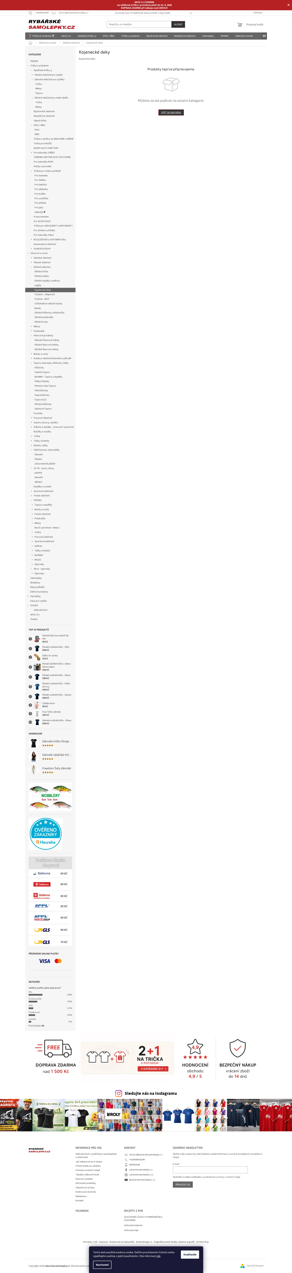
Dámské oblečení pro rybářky (50, 79)
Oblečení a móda (39, 253)
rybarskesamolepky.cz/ (141, 1174)
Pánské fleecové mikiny (47, 344)
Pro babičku (41, 184)
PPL (30, 992)
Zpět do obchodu (171, 112)
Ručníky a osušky (42, 431)
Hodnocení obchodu (86, 1192)
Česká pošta (35, 999)
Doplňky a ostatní (42, 486)
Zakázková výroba (85, 1187)
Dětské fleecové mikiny (47, 349)
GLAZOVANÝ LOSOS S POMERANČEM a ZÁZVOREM (143, 1218)
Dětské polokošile (44, 317)
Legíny (38, 285)
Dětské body (41, 322)
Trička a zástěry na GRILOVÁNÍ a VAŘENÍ (53, 139)
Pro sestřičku (41, 198)
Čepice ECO (41, 399)
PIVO (37, 130)
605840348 (134, 1164)
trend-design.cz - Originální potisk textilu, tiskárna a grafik (165, 1242)
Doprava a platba (84, 1179)
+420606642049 (137, 1159)
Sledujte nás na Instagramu (151, 1093)
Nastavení (102, 1265)
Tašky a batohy (41, 441)
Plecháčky (35, 596)
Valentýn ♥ (40, 212)
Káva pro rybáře (38, 601)
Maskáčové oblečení (44, 116)
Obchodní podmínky (86, 1183)
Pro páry (39, 207)
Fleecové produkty (43, 335)
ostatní (32, 1019)
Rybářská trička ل (43, 70)
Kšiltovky (39, 367)
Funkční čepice (42, 372)
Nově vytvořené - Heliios (47, 527)
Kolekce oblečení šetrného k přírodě (52, 358)
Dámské (39, 454)
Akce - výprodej (42, 569)
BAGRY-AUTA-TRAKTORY (46, 148)
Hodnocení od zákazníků (121, 1242)
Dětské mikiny (42, 276)
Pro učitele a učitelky (44, 230)
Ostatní (34, 605)
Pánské (38, 459)
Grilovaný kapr (131, 1230)
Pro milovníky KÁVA (43, 162)
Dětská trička (41, 271)
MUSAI (38, 560)
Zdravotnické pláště (45, 463)
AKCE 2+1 (35, 614)
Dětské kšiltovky (43, 404)
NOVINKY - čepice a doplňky (48, 377)
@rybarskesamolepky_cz (142, 1180)
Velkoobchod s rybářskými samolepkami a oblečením (142, 13)
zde (158, 1256)
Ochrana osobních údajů (88, 1170)
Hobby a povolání (42, 166)
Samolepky (36, 578)
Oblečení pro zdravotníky (47, 450)
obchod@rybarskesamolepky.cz (145, 1154)
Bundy (38, 308)
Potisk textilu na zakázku (88, 1166)
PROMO (34, 61)
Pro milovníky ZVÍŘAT (44, 152)
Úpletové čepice (43, 409)
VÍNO (37, 134)
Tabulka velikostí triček (87, 1174)
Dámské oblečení (42, 258)
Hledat (178, 24)
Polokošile (39, 331)
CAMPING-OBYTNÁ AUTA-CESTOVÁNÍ (52, 157)
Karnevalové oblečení (45, 244)
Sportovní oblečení (43, 491)
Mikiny (38, 88)
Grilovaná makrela (133, 1225)
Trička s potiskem (39, 65)
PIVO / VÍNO (39, 125)
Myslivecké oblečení (44, 111)
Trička (38, 84)
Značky (34, 619)
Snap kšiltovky (42, 395)
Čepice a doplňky (43, 505)
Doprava (103, 1242)
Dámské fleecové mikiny (47, 340)
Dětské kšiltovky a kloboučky (49, 312)
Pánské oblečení (42, 262)
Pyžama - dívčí (42, 299)
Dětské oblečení (42, 267)
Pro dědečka (41, 189)
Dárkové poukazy (39, 591)
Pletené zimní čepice (45, 386)
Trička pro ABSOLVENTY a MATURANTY (53, 226)
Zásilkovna (34, 1012)
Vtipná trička (40, 120)
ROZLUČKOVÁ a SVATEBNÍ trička (50, 239)
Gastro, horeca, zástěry (46, 422)
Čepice (39, 93)
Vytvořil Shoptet (255, 1266)
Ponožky (38, 413)
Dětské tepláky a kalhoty (47, 280)
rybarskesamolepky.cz (141, 1169)
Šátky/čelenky (42, 381)
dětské (38, 482)
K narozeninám (41, 216)
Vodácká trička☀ (42, 248)
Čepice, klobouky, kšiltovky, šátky (51, 363)
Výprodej (39, 564)
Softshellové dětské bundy (48, 303)
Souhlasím (190, 1254)
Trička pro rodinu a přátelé (47, 171)
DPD (31, 1005)
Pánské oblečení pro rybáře (49, 75)
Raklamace (81, 1196)
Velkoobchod (40, 610)
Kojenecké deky (43, 290)
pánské (38, 473)
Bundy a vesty (41, 354)
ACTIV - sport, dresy (44, 468)
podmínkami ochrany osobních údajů (221, 1177)
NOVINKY (39, 555)
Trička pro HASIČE (43, 143)
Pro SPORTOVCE (42, 221)
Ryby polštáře (37, 587)
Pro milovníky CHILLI (44, 235)
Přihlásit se (183, 1184)
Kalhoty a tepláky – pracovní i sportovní (54, 427)
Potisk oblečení (42, 495)
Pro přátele (40, 203)
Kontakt (80, 1200)
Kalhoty (38, 546)
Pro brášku (40, 194)
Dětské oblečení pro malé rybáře (51, 98)
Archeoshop (202, 1242)
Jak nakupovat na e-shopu (89, 1161)
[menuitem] (41, 36)
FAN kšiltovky (41, 390)
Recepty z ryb (90, 1242)
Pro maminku (41, 175)
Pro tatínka (40, 180)
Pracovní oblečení (43, 418)
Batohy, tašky (41, 445)
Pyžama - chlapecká (45, 294)
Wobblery (35, 582)
